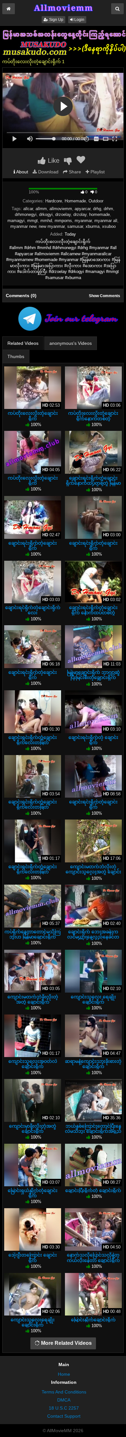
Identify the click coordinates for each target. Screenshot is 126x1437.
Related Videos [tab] (22, 343)
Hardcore (53, 201)
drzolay (80, 214)
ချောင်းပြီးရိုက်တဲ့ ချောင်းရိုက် (93, 1190)
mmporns (63, 220)
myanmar (83, 220)
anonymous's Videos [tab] (70, 343)
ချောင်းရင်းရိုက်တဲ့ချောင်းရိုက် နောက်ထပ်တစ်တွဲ (93, 610)
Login (78, 19)
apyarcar (82, 208)
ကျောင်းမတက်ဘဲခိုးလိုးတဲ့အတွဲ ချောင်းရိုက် (32, 999)
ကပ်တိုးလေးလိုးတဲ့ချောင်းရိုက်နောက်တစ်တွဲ (93, 416)
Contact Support (63, 1416)
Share (74, 171)
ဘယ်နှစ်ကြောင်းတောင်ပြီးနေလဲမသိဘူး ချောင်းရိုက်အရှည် (93, 1128)
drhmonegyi (26, 214)
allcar (28, 208)
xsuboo (109, 226)
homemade (99, 214)
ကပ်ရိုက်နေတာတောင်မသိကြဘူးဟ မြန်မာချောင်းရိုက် (33, 934)
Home (64, 1374)
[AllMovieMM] (63, 7)
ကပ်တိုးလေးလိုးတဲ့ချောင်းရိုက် (33, 416)
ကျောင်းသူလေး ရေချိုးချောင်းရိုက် (93, 999)
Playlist (97, 171)
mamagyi (16, 220)
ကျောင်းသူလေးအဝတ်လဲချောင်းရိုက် (32, 1064)
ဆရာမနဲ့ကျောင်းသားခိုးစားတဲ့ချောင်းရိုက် (93, 1064)
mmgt (32, 220)
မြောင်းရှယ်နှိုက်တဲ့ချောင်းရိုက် (33, 1193)
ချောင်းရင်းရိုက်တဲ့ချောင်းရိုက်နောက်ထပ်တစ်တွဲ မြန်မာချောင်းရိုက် (93, 483)
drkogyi (46, 214)
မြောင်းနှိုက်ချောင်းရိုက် (93, 1319)
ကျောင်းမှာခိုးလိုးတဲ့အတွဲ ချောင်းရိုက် (32, 1128)
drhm (108, 208)
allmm (41, 208)
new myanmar (52, 226)
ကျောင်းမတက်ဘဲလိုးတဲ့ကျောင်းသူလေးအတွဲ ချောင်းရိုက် (93, 871)
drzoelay (63, 214)
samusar (75, 226)
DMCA (63, 1400)
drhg (97, 208)
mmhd (46, 220)
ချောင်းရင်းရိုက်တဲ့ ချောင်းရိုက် (93, 740)
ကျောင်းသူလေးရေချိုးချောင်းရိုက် (33, 1322)
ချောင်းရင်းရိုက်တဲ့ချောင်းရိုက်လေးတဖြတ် (32, 740)
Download (47, 171)
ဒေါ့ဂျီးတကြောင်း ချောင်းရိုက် (32, 1257)
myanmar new (23, 226)
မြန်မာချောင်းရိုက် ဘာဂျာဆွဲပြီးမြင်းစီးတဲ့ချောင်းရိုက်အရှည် (93, 677)
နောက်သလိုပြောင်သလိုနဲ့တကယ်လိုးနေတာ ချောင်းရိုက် (93, 1257)
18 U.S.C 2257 (64, 1408)
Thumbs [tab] (15, 356)
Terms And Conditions (64, 1391)
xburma (93, 226)
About (21, 171)
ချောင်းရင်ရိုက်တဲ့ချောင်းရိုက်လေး (32, 610)
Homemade (75, 201)
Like (52, 160)
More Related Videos (66, 1343)
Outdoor (96, 201)
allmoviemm (60, 208)
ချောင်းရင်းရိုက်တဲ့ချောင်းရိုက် (32, 545)
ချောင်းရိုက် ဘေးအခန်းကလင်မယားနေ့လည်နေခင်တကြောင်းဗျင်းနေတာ (93, 937)
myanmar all (105, 220)
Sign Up (55, 19)
